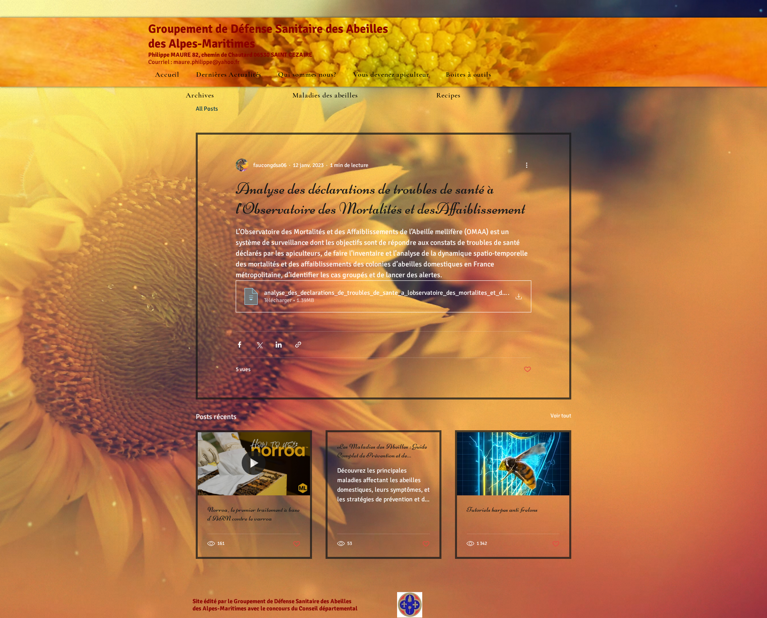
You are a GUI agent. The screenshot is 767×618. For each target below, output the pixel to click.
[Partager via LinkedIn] (278, 344)
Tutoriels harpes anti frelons (502, 509)
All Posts (207, 108)
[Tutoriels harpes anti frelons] (513, 463)
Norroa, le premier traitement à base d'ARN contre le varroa (253, 514)
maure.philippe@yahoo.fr (206, 62)
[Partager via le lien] (298, 344)
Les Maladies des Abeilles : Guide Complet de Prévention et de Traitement (382, 450)
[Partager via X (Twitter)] (259, 344)
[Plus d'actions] (526, 165)
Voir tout (560, 415)
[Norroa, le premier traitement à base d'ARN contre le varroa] (254, 463)
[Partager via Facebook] (239, 344)
